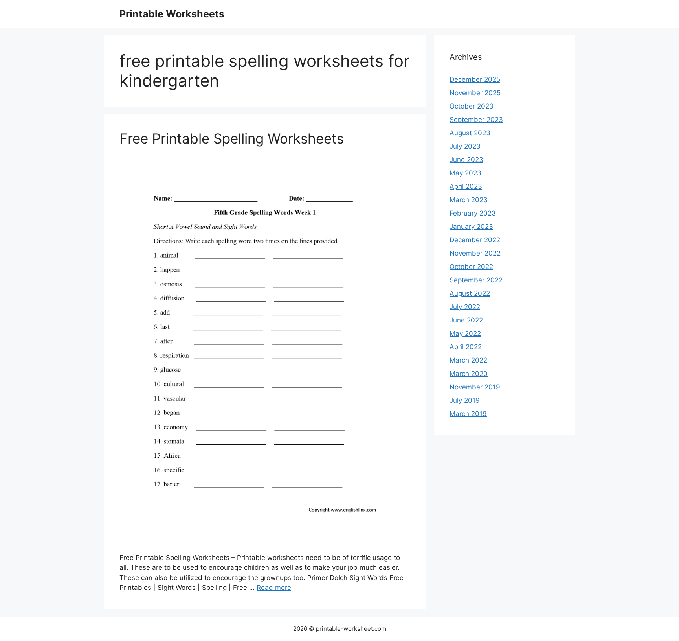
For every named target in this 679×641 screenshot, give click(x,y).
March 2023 (469, 200)
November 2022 (475, 253)
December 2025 (475, 79)
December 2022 (475, 240)
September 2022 (476, 280)
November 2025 (475, 93)
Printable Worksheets (171, 14)
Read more (274, 587)
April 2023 (466, 186)
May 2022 (465, 333)
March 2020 (469, 374)
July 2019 (465, 400)
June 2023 (466, 160)
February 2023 (473, 213)
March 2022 (468, 360)
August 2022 (470, 293)
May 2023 (465, 173)
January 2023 (471, 226)
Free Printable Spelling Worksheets (231, 138)
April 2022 (466, 347)
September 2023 (476, 119)
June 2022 (466, 320)
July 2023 (465, 146)
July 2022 (465, 307)
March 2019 (468, 414)
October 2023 (472, 106)
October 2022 (471, 267)
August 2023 (470, 133)
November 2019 (475, 387)
